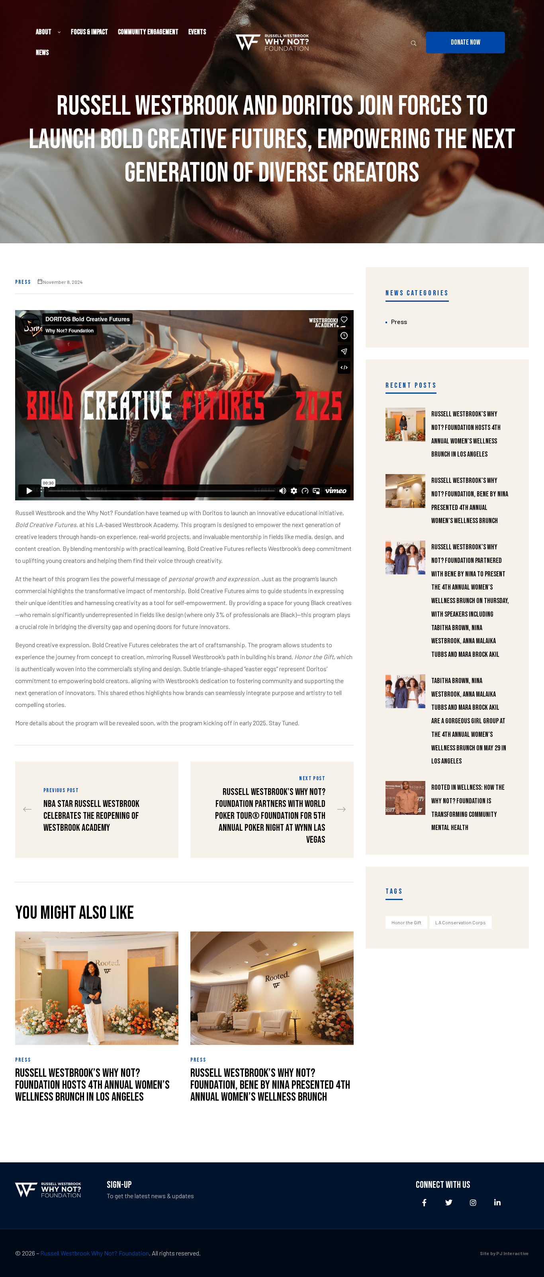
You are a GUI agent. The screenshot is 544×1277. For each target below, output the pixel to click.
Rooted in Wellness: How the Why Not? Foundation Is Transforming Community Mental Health (468, 807)
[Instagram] (472, 1202)
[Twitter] (448, 1202)
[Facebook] (424, 1202)
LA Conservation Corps (460, 922)
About (43, 32)
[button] (465, 42)
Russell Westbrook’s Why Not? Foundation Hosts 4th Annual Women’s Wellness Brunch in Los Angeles (92, 1085)
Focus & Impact (89, 32)
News (42, 53)
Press (23, 282)
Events (197, 32)
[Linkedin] (497, 1202)
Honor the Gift (406, 922)
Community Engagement (148, 32)
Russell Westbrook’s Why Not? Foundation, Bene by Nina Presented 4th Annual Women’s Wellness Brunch (270, 1085)
